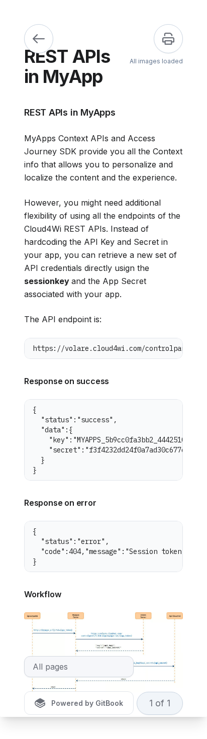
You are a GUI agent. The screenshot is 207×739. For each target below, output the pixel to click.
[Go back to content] (38, 38)
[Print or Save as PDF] (168, 38)
